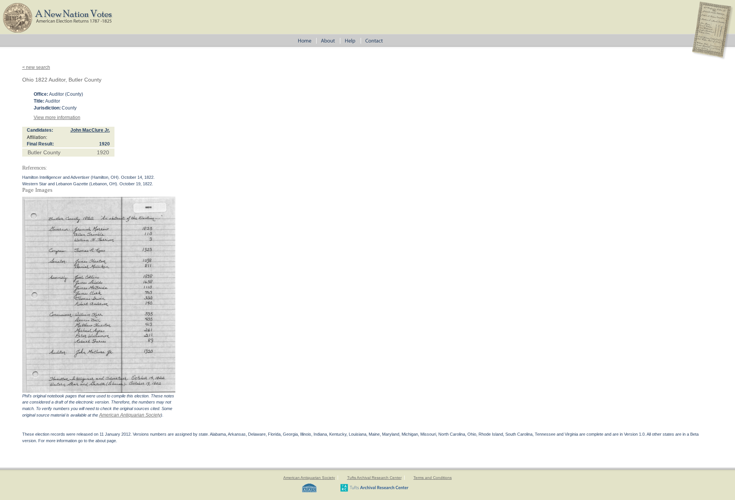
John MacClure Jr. (90, 130)
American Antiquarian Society (130, 415)
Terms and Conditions (432, 477)
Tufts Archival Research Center (374, 477)
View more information (57, 117)
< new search (36, 67)
